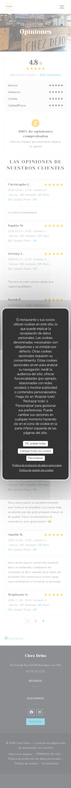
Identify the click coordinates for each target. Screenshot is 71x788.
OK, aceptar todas (35, 443)
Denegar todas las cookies (35, 451)
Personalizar (35, 458)
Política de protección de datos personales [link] (37, 465)
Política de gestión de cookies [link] (36, 470)
